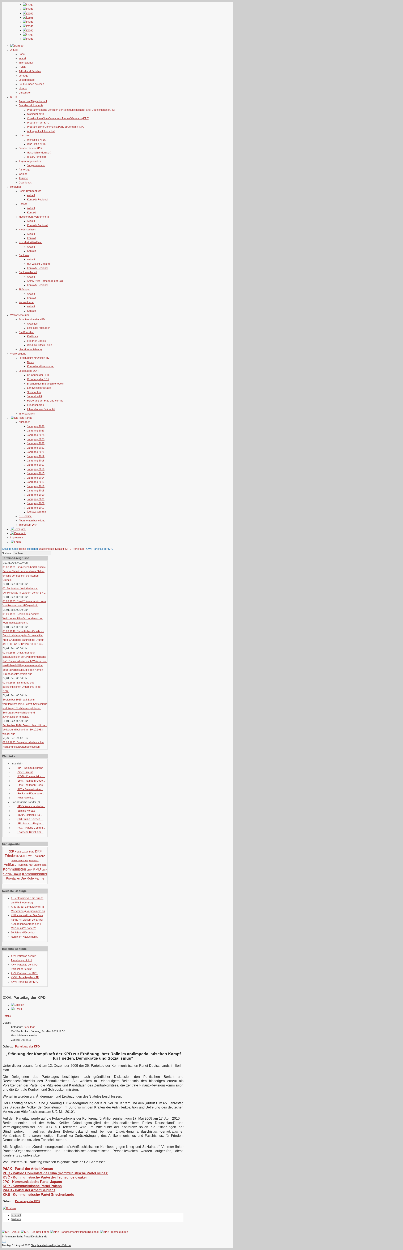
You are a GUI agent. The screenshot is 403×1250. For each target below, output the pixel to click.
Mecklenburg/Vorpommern (34, 216)
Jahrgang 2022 (35, 443)
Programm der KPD (38, 122)
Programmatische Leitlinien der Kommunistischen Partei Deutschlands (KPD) (71, 109)
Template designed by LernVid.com (51, 1245)
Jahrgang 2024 (35, 435)
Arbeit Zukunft (25, 772)
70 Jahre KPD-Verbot (23, 932)
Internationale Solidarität (41, 409)
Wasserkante (26, 302)
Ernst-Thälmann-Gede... (31, 780)
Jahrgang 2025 (35, 430)
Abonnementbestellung (32, 520)
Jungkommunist (36, 165)
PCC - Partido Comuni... (31, 827)
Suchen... (7, 553)
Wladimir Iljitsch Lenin (39, 345)
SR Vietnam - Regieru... (30, 823)
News (30, 362)
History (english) (36, 156)
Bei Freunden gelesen (31, 84)
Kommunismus (34, 874)
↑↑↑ (4, 1241)
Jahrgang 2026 (35, 426)
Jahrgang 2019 (35, 456)
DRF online (25, 516)
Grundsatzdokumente (31, 105)
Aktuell (31, 195)
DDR (11, 851)
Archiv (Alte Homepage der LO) (45, 280)
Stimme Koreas (26, 810)
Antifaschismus (16, 865)
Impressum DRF (28, 524)
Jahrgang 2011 (35, 490)
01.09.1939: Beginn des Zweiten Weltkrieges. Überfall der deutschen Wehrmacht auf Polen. (23, 618)
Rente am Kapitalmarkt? (24, 936)
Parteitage (24, 169)
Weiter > (16, 1219)
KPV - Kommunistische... (31, 806)
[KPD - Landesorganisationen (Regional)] (74, 1232)
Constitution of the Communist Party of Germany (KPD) (58, 118)
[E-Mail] (16, 1009)
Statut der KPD (35, 114)
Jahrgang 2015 (35, 473)
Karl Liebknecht (37, 864)
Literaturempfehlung (30, 349)
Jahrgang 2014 (35, 477)
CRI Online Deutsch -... (30, 819)
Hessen (23, 204)
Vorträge (23, 75)
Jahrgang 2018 (35, 460)
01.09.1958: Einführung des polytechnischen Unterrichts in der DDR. (22, 687)
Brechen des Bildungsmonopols (45, 383)
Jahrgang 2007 (35, 507)
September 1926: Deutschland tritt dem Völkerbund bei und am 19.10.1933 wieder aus (25, 729)
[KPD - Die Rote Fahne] (35, 1232)
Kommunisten (14, 869)
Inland (22, 58)
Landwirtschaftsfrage (39, 387)
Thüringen (24, 289)
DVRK (22, 67)
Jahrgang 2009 (35, 499)
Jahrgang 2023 (35, 439)
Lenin (44, 870)
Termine (23, 178)
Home (22, 548)
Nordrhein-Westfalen (30, 242)
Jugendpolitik (34, 396)
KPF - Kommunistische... (31, 768)
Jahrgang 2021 (35, 447)
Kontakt (31, 212)
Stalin (29, 870)
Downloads (25, 182)
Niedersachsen (27, 229)
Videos (23, 88)
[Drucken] (17, 1004)
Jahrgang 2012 (35, 486)
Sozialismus (12, 874)
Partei (22, 54)
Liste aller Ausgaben (38, 327)
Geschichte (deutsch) (39, 152)
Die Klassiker (26, 332)
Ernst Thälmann (35, 856)
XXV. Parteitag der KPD (24, 973)
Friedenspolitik (35, 405)
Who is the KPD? (36, 144)
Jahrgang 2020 (35, 452)
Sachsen (24, 255)
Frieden (11, 856)
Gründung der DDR (38, 379)
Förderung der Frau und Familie (45, 400)
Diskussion (25, 92)
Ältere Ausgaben (36, 512)
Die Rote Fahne (32, 878)
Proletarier (13, 878)
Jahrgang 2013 (35, 482)
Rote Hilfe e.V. (25, 797)
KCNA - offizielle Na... (29, 814)
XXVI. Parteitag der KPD (24, 981)
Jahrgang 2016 (35, 469)
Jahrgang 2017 (35, 464)
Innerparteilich (27, 413)
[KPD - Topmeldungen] (114, 1232)
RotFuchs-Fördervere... (30, 793)
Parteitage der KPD (27, 1046)
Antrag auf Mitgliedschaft (33, 101)
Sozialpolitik (34, 392)
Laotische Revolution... (30, 832)
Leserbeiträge (27, 79)
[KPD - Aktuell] (11, 1232)
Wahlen (23, 174)
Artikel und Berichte (30, 71)
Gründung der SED (38, 375)
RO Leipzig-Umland (38, 263)
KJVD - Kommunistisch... (31, 776)
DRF (38, 851)
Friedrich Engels (36, 340)
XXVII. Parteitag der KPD (25, 977)
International (26, 62)
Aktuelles (32, 323)
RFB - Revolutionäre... (30, 789)
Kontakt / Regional (37, 199)
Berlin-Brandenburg (30, 191)
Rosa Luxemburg (24, 851)
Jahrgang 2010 (35, 494)
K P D (68, 548)
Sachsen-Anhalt (28, 272)
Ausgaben (24, 422)
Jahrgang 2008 (35, 503)
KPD (37, 869)
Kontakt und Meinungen (40, 366)
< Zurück (16, 1215)
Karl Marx (32, 336)
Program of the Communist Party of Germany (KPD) (56, 126)
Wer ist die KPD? (36, 139)
